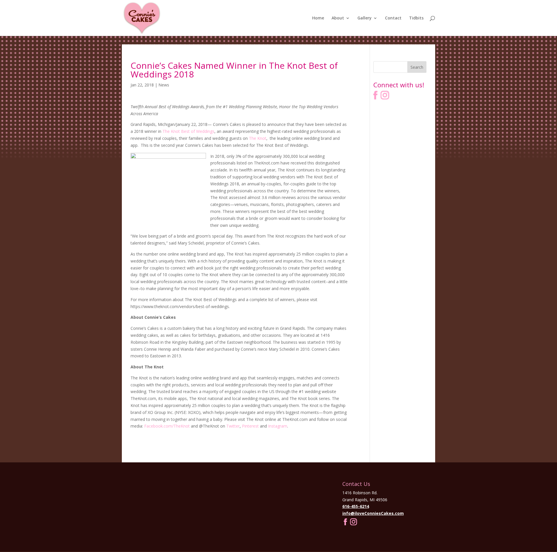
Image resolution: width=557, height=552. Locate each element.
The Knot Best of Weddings (188, 131)
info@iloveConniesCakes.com (373, 513)
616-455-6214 (355, 506)
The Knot (257, 138)
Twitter (233, 426)
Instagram (277, 426)
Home (318, 18)
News (163, 85)
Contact (393, 18)
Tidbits (416, 18)
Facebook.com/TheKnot (167, 426)
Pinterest (250, 426)
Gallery (364, 18)
